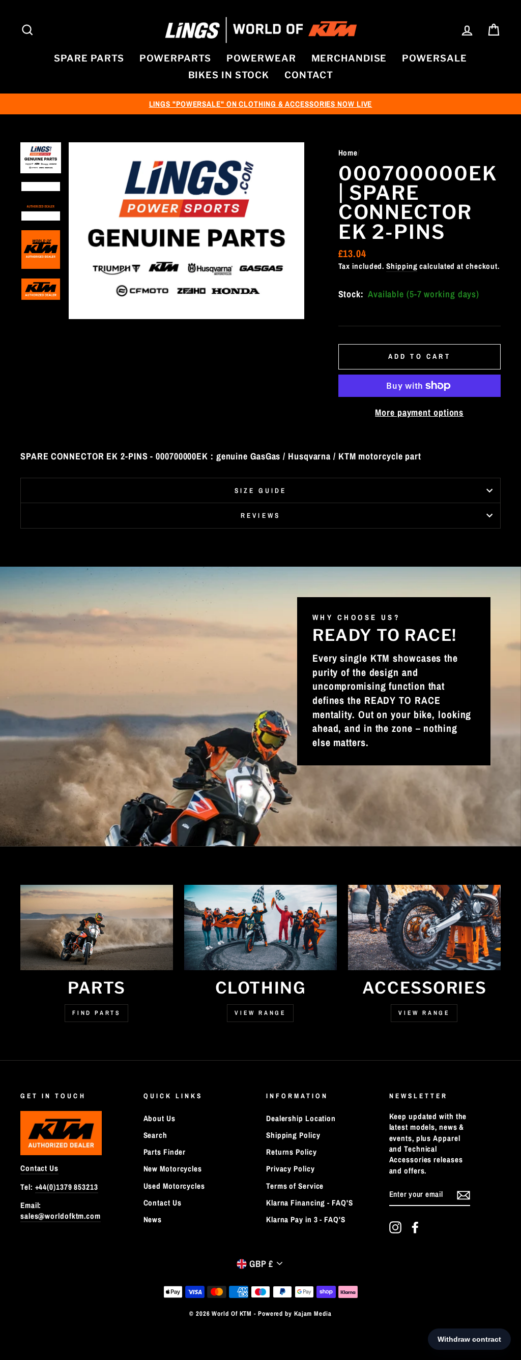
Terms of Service (295, 1186)
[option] (260, 104)
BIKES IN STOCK (229, 75)
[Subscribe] (463, 1194)
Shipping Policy (293, 1135)
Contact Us (39, 1168)
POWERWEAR (261, 58)
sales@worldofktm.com (60, 1216)
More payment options (419, 412)
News (152, 1219)
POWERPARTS (175, 58)
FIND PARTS (96, 1013)
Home (348, 152)
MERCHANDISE (349, 58)
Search (155, 1135)
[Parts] (96, 928)
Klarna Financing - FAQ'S (309, 1202)
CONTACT (308, 75)
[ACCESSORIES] (424, 928)
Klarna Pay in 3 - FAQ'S (305, 1219)
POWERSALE (434, 58)
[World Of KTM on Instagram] (395, 1227)
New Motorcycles (172, 1168)
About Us (159, 1118)
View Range (260, 1013)
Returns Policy (291, 1152)
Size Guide (261, 490)
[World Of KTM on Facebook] (415, 1227)
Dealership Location (301, 1118)
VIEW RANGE (424, 1013)
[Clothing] (260, 928)
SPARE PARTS (89, 58)
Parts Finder (164, 1152)
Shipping (401, 266)
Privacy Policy (290, 1168)
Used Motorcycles (174, 1186)
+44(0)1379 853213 (66, 1187)
